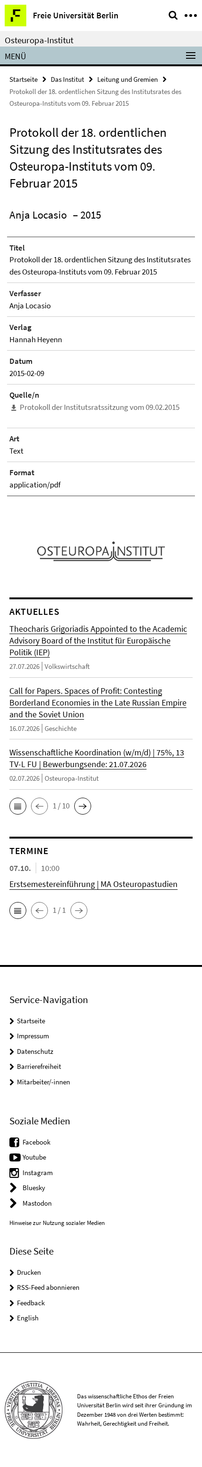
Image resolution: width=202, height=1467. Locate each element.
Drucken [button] (29, 1272)
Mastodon (37, 1203)
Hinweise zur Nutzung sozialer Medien (57, 1223)
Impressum (33, 1035)
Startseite (23, 79)
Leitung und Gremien (127, 79)
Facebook (36, 1142)
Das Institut (67, 79)
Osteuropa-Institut (39, 40)
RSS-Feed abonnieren (48, 1287)
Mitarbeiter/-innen (43, 1081)
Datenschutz (35, 1051)
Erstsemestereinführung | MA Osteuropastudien (93, 884)
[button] (17, 806)
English (28, 1317)
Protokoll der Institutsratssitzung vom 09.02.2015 (99, 407)
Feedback (31, 1302)
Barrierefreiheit (39, 1066)
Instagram (38, 1172)
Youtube (34, 1157)
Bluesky (34, 1187)
